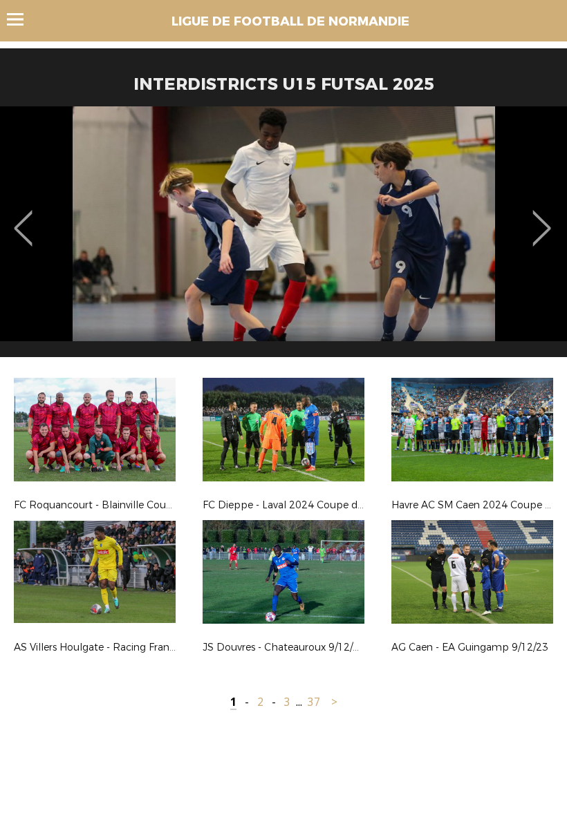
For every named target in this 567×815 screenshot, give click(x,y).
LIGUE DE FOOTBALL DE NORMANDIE (290, 21)
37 (314, 702)
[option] (283, 236)
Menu (22, 19)
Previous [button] (23, 218)
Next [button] (542, 218)
